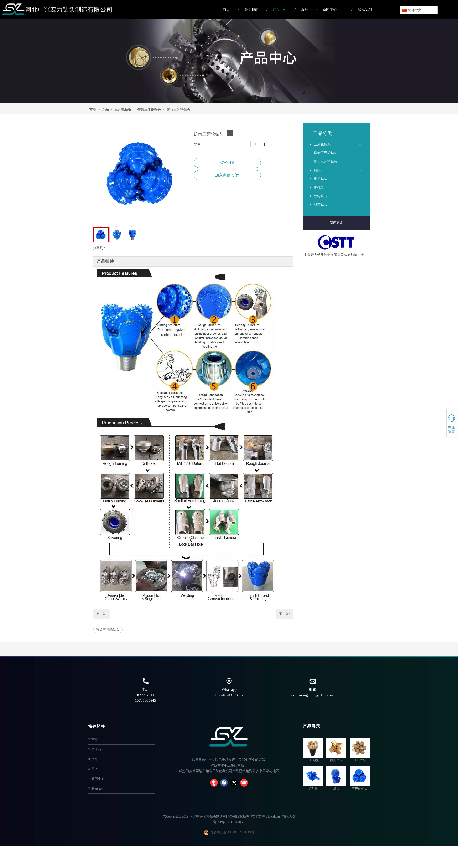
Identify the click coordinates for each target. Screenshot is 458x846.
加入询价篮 (224, 175)
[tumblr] (214, 783)
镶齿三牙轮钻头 (108, 629)
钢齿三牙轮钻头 (325, 161)
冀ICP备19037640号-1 (229, 822)
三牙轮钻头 (322, 144)
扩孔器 (319, 187)
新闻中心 (97, 778)
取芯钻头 (320, 204)
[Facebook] (224, 783)
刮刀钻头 (320, 179)
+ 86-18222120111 (441, 422)
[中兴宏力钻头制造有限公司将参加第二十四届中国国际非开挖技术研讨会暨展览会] (336, 242)
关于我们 (97, 749)
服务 (94, 769)
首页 (94, 739)
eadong (275, 816)
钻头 (317, 170)
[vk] (244, 783)
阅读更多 (336, 223)
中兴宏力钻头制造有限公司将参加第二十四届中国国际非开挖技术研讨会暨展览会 (336, 255)
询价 (224, 163)
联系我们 (97, 788)
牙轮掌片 (320, 196)
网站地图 (288, 816)
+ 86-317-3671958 (441, 419)
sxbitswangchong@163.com (312, 695)
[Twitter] (234, 783)
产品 (94, 759)
